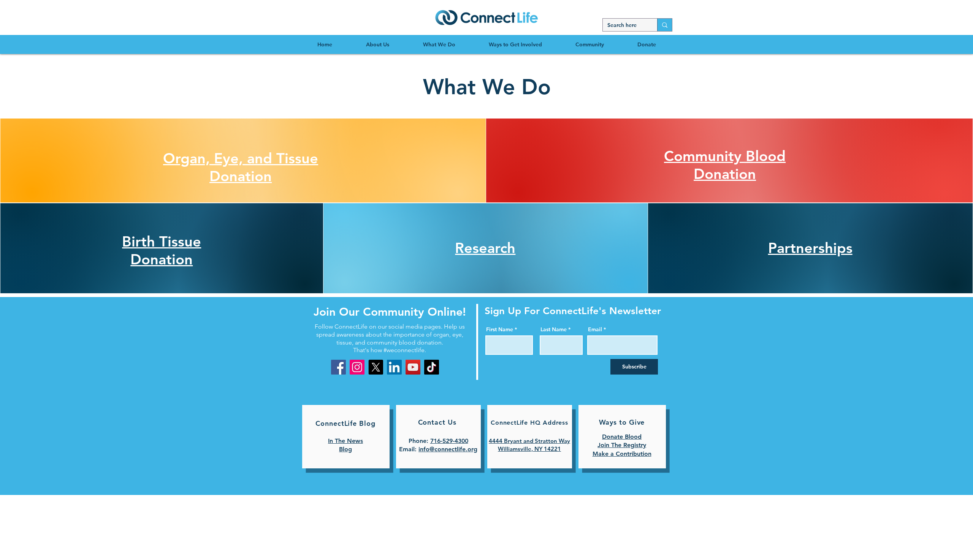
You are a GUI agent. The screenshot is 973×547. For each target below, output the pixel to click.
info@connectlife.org (447, 449)
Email (595, 329)
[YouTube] (413, 367)
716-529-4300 (449, 440)
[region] (486, 17)
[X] (375, 367)
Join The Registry (621, 445)
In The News (345, 440)
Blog (345, 449)
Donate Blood (622, 436)
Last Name (553, 329)
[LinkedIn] (394, 367)
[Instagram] (357, 367)
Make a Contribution (622, 453)
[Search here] (664, 25)
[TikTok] (431, 367)
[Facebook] (338, 367)
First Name (499, 329)
